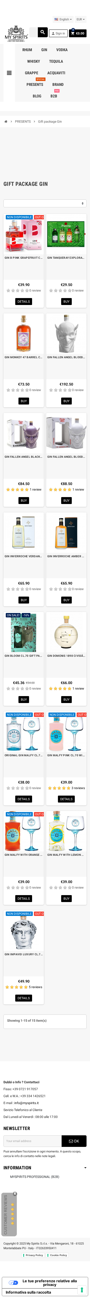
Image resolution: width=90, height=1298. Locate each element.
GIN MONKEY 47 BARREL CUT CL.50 (24, 357)
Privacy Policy (34, 1255)
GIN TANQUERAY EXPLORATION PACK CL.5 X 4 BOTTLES (66, 257)
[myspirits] (15, 33)
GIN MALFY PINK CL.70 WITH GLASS (66, 755)
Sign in (58, 33)
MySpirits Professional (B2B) (34, 1177)
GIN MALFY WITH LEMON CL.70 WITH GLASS (66, 854)
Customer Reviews (6, 1215)
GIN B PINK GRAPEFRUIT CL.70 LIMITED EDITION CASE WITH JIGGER (24, 257)
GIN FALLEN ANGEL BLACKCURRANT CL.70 (24, 456)
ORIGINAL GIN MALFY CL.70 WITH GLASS (24, 755)
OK (76, 1141)
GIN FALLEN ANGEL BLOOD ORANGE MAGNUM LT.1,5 (66, 357)
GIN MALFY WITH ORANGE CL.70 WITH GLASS (24, 854)
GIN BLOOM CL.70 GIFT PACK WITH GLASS (24, 655)
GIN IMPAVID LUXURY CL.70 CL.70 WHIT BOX (24, 954)
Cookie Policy (58, 1255)
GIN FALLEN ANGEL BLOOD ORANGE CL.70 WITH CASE (66, 456)
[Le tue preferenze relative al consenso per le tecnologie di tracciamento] (82, 1290)
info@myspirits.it (26, 1103)
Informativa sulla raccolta (28, 1292)
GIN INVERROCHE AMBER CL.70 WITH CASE (66, 556)
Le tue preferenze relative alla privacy (50, 1283)
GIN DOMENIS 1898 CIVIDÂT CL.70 (66, 655)
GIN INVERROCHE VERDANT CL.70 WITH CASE (24, 556)
